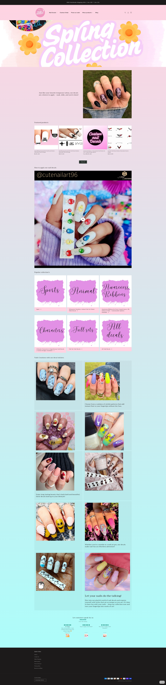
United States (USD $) (39, 680)
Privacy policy (37, 666)
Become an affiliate (38, 668)
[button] (125, 12)
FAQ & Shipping (37, 659)
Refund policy (37, 661)
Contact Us (36, 656)
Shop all (83, 161)
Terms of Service (37, 663)
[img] (83, 620)
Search (35, 654)
